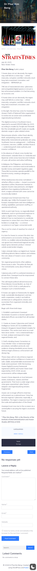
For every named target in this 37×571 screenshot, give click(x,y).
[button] (33, 567)
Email (4, 513)
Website (5, 522)
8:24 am (20, 49)
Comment (6, 477)
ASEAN (15, 434)
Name (4, 504)
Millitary (20, 434)
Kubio (26, 568)
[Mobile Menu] (31, 6)
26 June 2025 (11, 49)
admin (4, 49)
